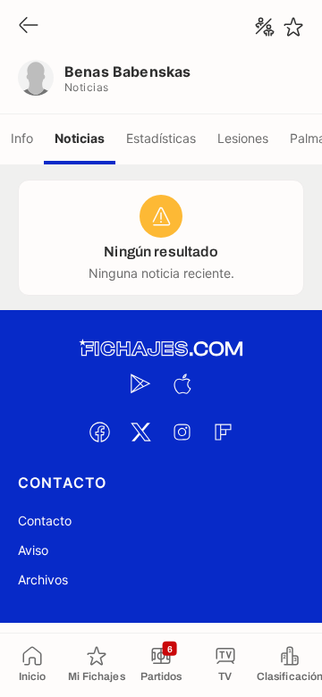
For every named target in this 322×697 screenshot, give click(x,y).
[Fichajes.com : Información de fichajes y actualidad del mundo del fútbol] (161, 349)
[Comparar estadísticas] (264, 27)
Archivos (43, 579)
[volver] (28, 26)
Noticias (80, 138)
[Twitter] (140, 431)
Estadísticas (161, 138)
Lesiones (242, 138)
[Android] (140, 383)
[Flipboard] (222, 431)
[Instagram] (181, 431)
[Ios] (181, 383)
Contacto (45, 520)
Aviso (33, 550)
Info (22, 138)
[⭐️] (293, 27)
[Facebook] (99, 431)
